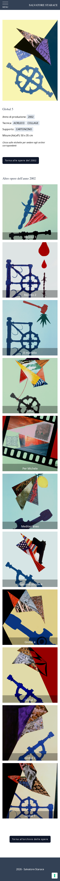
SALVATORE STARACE (43, 5)
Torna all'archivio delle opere (30, 839)
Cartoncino (24, 129)
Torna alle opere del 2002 (20, 160)
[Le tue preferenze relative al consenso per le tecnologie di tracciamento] (55, 876)
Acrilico (19, 123)
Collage (33, 123)
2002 (31, 117)
